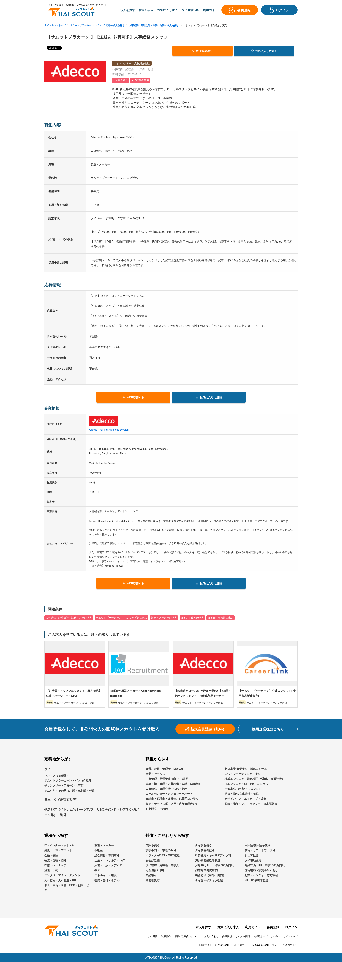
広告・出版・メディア (108, 865)
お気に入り (266, 51)
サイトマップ (290, 936)
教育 (97, 870)
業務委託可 (153, 880)
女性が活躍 (153, 860)
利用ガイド (253, 927)
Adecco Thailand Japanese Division (109, 429)
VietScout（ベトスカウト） (234, 945)
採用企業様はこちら (268, 729)
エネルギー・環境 (105, 875)
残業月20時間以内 (206, 870)
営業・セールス (155, 773)
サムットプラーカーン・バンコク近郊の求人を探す (97, 25)
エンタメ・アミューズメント (62, 875)
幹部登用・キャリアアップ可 (213, 855)
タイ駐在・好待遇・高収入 (162, 865)
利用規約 (166, 936)
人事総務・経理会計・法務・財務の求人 (69, 617)
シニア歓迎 (251, 855)
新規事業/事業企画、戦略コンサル (246, 769)
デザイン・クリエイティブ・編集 (245, 798)
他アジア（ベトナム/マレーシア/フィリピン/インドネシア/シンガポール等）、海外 (91, 812)
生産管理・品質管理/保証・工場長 (167, 779)
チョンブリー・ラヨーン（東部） (65, 785)
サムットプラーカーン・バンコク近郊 (67, 780)
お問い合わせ (211, 936)
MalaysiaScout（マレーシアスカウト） (275, 945)
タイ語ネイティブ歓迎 (209, 880)
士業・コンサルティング (109, 860)
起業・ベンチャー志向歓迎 (261, 875)
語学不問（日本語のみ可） (162, 850)
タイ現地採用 (253, 860)
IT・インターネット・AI (59, 845)
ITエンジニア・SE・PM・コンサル (246, 784)
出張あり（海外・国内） (210, 875)
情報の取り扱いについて (187, 936)
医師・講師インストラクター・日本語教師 (251, 804)
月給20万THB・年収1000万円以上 (266, 865)
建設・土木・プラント (58, 850)
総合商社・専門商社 (106, 855)
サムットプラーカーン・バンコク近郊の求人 (121, 617)
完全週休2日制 (155, 870)
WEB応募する (204, 51)
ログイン (291, 927)
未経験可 (151, 875)
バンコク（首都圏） (56, 775)
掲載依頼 (227, 936)
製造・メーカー (104, 845)
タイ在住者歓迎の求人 (220, 617)
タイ (47, 769)
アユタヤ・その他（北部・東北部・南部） (70, 790)
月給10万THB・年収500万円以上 (216, 865)
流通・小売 (51, 870)
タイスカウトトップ (55, 25)
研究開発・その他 (157, 809)
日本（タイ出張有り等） (61, 799)
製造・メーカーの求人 (164, 617)
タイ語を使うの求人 (192, 617)
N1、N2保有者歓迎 (256, 880)
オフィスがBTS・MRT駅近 (163, 855)
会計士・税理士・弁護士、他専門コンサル (172, 798)
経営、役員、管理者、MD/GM (164, 769)
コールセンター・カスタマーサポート (169, 793)
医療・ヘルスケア (55, 865)
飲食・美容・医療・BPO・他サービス (66, 887)
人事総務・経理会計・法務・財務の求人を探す (154, 25)
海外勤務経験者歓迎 (207, 860)
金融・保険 (51, 855)
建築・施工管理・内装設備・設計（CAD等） (173, 784)
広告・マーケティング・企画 (243, 773)
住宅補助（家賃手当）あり (261, 870)
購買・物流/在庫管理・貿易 (242, 793)
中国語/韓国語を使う (257, 845)
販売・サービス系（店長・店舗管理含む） (172, 804)
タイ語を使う (203, 845)
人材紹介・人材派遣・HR (60, 880)
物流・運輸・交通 (55, 860)
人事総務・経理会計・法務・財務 (166, 789)
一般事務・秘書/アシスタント (243, 789)
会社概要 (152, 936)
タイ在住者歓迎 (205, 850)
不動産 (98, 850)
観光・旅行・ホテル (106, 880)
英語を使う (153, 845)
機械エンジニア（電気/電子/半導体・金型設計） (254, 779)
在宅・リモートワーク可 (260, 850)
